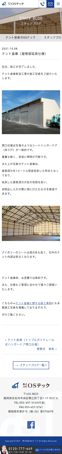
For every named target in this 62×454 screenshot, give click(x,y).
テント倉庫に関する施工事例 (34, 303)
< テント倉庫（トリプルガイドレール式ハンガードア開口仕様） (29, 342)
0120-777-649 (21, 449)
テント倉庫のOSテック (21, 37)
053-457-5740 (29, 403)
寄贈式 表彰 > (47, 349)
